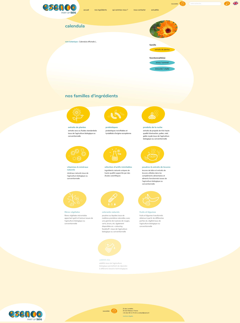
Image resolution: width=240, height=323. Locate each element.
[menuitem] (86, 10)
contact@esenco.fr (143, 313)
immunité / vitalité (162, 69)
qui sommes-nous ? (120, 10)
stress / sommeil (162, 63)
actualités (155, 10)
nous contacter (140, 10)
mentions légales (128, 316)
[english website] (235, 3)
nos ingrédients (100, 10)
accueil (86, 10)
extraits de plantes (162, 50)
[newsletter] (183, 3)
